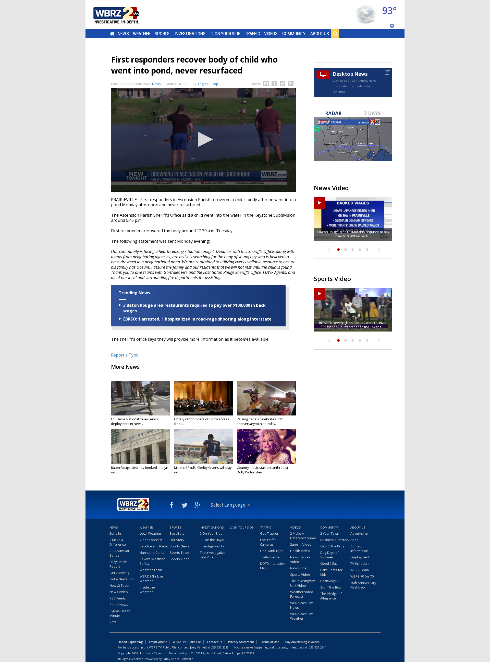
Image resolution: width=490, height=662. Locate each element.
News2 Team (119, 585)
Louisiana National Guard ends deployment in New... (134, 421)
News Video (118, 592)
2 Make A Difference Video (303, 535)
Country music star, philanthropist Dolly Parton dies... (262, 469)
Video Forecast (151, 539)
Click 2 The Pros (332, 546)
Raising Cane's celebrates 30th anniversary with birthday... (260, 421)
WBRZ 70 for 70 (362, 576)
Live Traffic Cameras (268, 542)
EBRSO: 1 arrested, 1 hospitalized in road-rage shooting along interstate (197, 319)
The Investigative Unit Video (212, 554)
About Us (319, 33)
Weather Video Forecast (301, 594)
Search (335, 33)
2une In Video (300, 544)
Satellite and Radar (154, 546)
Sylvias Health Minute (119, 613)
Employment (359, 557)
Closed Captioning (130, 642)
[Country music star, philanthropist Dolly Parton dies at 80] (266, 446)
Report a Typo (125, 355)
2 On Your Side (225, 33)
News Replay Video (300, 559)
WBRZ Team (359, 570)
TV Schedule (360, 563)
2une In (115, 533)
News (123, 33)
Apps (354, 539)
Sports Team (179, 552)
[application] (203, 140)
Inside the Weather (147, 589)
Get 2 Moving (119, 572)
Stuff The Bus (330, 587)
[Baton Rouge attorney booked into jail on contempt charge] (140, 446)
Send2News (118, 604)
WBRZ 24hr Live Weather (151, 578)
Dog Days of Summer (329, 554)
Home (112, 33)
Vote (113, 622)
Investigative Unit (213, 546)
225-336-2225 (219, 647)
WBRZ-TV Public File (187, 642)
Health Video (300, 550)
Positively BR (329, 581)
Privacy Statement (241, 642)
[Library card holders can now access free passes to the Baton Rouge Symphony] (203, 398)
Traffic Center (270, 557)
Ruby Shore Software (178, 659)
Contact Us (214, 642)
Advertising (359, 533)
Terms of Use (269, 642)
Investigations (190, 33)
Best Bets (177, 533)
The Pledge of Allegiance (331, 595)
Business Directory (334, 539)
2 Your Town (329, 533)
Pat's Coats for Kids (331, 572)
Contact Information (359, 548)
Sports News (179, 546)
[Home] (122, 14)
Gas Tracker (269, 533)
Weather (141, 33)
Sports (162, 33)
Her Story (177, 539)
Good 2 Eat (328, 563)
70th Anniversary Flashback (363, 585)
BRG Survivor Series (119, 553)
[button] (203, 139)
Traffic (252, 33)
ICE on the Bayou (212, 539)
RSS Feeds (117, 598)
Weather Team (151, 570)
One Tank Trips (271, 550)
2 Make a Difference (117, 542)
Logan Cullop (208, 83)
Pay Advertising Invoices (302, 642)
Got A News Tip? (121, 579)
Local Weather (150, 533)
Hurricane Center (153, 552)
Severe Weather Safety (152, 561)
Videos (271, 33)
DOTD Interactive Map (273, 565)
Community (293, 33)
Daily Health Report (118, 564)
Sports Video (180, 559)
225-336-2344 (317, 647)
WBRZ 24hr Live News (302, 605)
